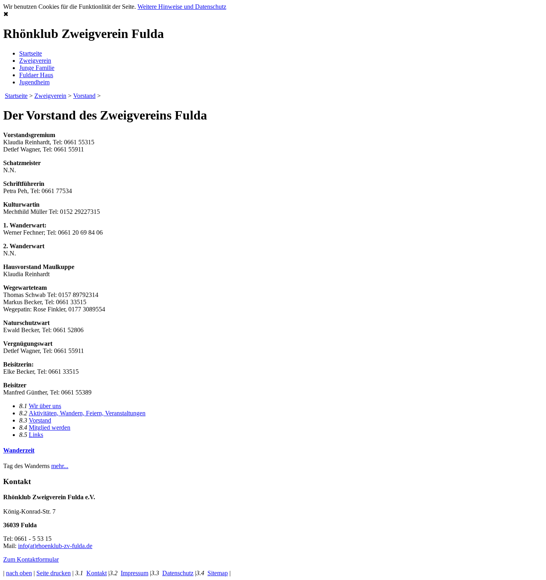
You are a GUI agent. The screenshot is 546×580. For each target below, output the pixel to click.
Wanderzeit (18, 450)
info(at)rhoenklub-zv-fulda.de (55, 545)
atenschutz (177, 573)
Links (36, 434)
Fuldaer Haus (36, 75)
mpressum (134, 573)
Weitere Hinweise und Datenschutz (181, 6)
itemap (217, 573)
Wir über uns (45, 406)
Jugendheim (34, 82)
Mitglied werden (49, 427)
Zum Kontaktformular (31, 559)
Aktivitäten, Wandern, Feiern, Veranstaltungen (87, 413)
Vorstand (84, 95)
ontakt (96, 573)
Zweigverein (35, 60)
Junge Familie (36, 67)
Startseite (30, 53)
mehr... (59, 465)
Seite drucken (53, 573)
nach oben (19, 573)
